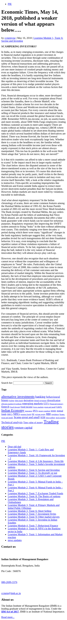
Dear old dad (14, 446)
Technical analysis (12, 422)
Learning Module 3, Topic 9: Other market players (34, 516)
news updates (15, 540)
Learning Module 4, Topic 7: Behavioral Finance (33, 525)
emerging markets (32, 403)
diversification (53, 400)
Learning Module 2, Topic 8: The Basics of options (34, 496)
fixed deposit (15, 407)
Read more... (7, 617)
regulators (55, 414)
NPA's (16, 414)
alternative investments (18, 396)
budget (11, 400)
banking (40, 396)
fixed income (26, 407)
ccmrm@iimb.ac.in (11, 593)
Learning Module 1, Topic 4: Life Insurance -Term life (36, 461)
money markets (44, 411)
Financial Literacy (56, 404)
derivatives (29, 400)
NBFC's (10, 414)
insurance (28, 411)
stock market (60, 418)
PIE (10, 4)
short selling (50, 418)
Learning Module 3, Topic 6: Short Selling (29, 511)
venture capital (23, 427)
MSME (53, 411)
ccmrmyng (10, 38)
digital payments (40, 400)
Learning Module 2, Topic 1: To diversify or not (32, 473)
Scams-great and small (27, 417)
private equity (40, 414)
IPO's (35, 410)
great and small (50, 407)
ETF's (46, 403)
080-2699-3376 (9, 582)
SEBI (42, 417)
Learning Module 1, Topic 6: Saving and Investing (34, 470)
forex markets (38, 407)
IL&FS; (59, 407)
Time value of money (33, 422)
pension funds (25, 414)
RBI (48, 414)
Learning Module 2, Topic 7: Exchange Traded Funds (35, 493)
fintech (5, 406)
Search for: (7, 382)
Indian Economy (12, 410)
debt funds (19, 400)
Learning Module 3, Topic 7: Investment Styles (32, 514)
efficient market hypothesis (11, 404)
